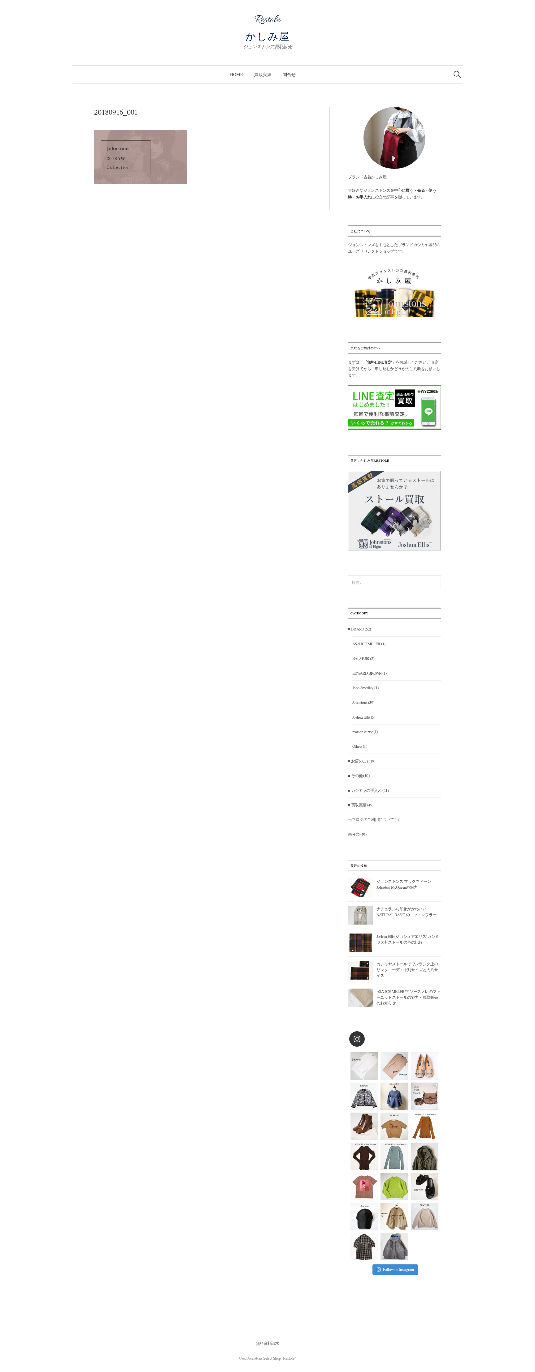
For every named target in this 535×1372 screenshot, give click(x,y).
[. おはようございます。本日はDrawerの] (364, 1216)
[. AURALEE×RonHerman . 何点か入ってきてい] (424, 1126)
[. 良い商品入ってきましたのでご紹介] (424, 1156)
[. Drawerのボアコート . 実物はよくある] (394, 1246)
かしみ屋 (268, 36)
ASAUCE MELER (366, 644)
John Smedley (363, 687)
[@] (366, 1039)
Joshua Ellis (361, 717)
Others (357, 746)
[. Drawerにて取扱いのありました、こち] (394, 1126)
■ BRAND (356, 629)
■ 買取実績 (357, 805)
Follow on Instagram (398, 1269)
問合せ (289, 74)
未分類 (353, 834)
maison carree (362, 731)
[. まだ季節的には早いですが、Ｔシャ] (364, 1186)
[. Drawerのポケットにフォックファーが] (364, 1246)
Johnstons (360, 702)
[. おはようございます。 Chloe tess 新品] (424, 1096)
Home (236, 74)
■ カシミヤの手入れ (365, 790)
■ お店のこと (359, 761)
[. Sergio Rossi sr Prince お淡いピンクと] (424, 1066)
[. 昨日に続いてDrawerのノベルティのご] (424, 1186)
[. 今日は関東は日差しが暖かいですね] (394, 1186)
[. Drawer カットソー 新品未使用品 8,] (364, 1066)
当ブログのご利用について (371, 819)
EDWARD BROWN (367, 673)
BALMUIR (360, 658)
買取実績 (263, 74)
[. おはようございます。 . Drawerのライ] (394, 1216)
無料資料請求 (267, 1343)
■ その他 (355, 775)
